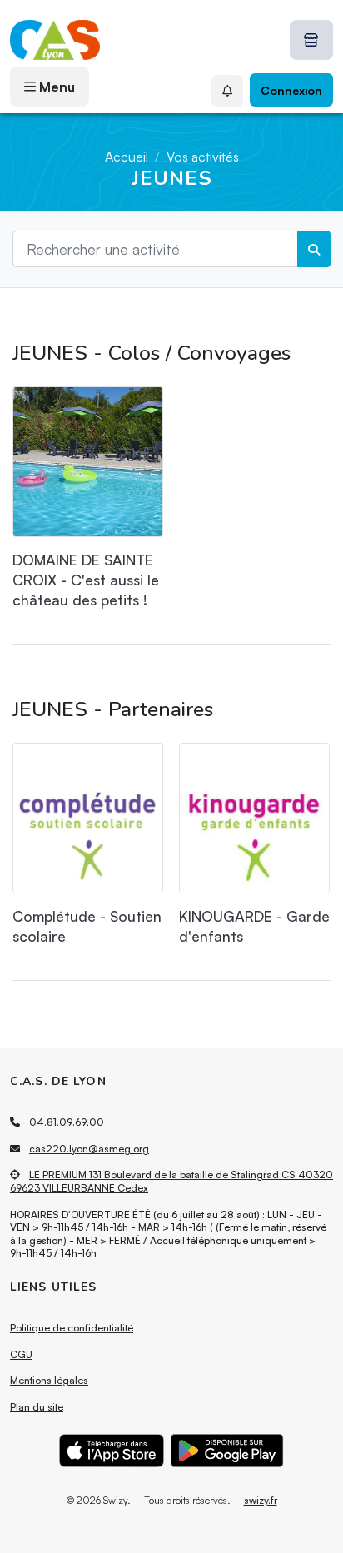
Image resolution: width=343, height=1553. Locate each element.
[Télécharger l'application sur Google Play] (227, 1450)
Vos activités (203, 156)
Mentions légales (49, 1380)
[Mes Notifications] (227, 91)
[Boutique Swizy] (311, 40)
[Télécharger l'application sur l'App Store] (112, 1450)
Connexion (291, 90)
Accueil (126, 156)
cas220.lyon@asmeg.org (89, 1148)
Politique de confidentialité (71, 1328)
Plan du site (36, 1407)
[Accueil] (55, 40)
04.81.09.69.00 (66, 1122)
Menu (55, 86)
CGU (21, 1354)
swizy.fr (260, 1500)
